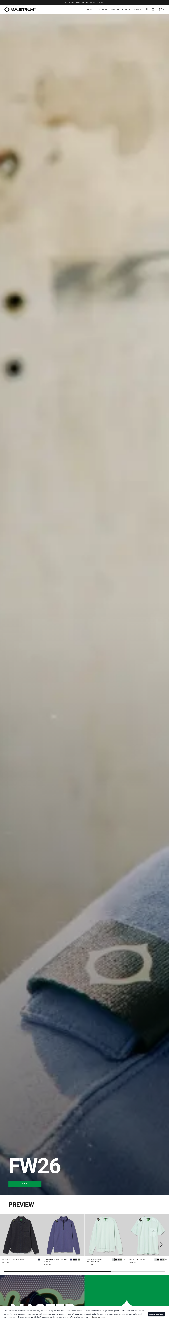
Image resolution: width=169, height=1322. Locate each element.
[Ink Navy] (76, 1259)
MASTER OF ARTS (120, 9)
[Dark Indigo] (39, 1259)
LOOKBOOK (102, 9)
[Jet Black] (74, 1259)
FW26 (89, 9)
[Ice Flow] (113, 1259)
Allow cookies (156, 1314)
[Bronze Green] (79, 1259)
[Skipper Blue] (71, 1259)
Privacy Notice (97, 1317)
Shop (25, 1184)
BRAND (137, 9)
